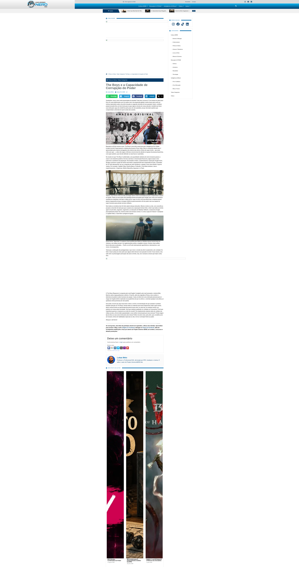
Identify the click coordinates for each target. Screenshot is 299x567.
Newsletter (187, 1)
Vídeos (172, 95)
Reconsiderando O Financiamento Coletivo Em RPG (134, 560)
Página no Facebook (128, 327)
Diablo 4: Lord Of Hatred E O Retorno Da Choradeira (154, 560)
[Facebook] (248, 1)
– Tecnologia (174, 74)
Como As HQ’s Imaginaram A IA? (167, 11)
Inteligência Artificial (176, 78)
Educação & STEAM (176, 60)
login (121, 342)
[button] (112, 96)
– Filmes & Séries (175, 45)
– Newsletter (174, 70)
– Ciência (173, 63)
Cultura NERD (174, 35)
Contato (194, 1)
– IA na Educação (175, 85)
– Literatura (174, 67)
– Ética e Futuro (175, 88)
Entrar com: (110, 345)
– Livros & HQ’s (175, 52)
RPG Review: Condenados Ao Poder (114, 560)
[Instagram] (245, 1)
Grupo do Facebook (148, 327)
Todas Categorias (121, 74)
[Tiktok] (182, 24)
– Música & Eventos (176, 56)
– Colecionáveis (175, 42)
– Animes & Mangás (176, 38)
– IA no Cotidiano (175, 81)
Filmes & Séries (112, 74)
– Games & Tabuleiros (177, 49)
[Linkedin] (251, 1)
